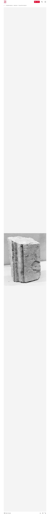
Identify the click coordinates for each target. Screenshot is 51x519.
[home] (4, 5)
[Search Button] (42, 2)
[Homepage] (5, 2)
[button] (25, 259)
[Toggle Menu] (45, 2)
